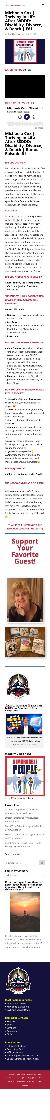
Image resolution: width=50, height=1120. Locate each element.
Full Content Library (17, 1045)
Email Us (11, 1081)
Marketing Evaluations (18, 1006)
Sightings (11, 1027)
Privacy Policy (38, 1078)
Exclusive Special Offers (18, 1009)
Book (9, 1024)
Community (13, 1031)
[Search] (42, 862)
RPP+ (9, 1034)
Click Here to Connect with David (24, 474)
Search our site (12, 854)
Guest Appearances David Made (23, 1055)
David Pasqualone (16, 34)
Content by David (15, 1049)
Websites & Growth (16, 1003)
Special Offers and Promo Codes (23, 1058)
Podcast (11, 1021)
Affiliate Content (15, 1052)
